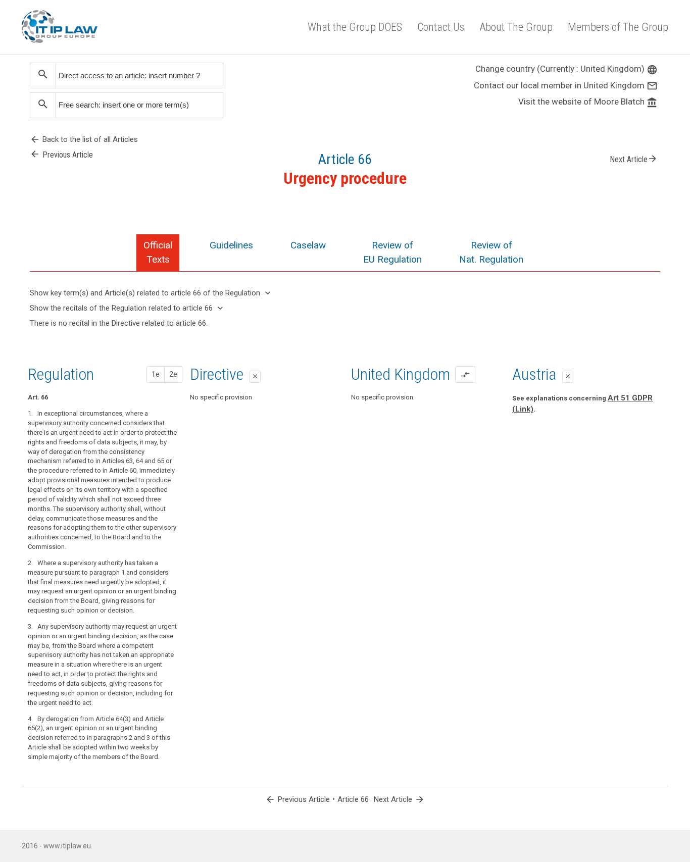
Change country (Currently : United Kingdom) (566, 69)
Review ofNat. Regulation (491, 252)
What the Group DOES (355, 27)
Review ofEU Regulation (392, 252)
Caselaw (308, 245)
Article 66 (353, 799)
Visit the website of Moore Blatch (588, 101)
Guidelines (231, 245)
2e (173, 374)
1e (156, 374)
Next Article (634, 159)
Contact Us (440, 27)
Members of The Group (618, 27)
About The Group (516, 27)
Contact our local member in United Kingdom (566, 85)
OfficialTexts (157, 252)
